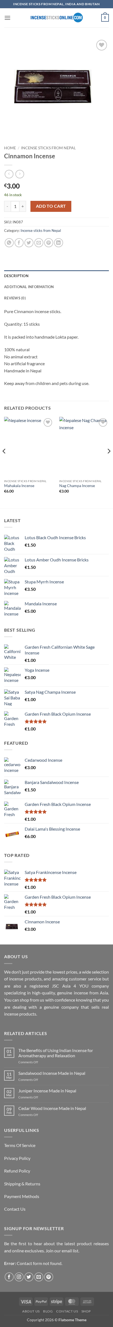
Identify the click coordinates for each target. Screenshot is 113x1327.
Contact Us (15, 1208)
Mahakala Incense (19, 485)
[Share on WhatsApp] (9, 242)
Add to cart (51, 206)
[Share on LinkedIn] (58, 242)
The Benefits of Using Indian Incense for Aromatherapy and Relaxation (55, 1053)
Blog (48, 1311)
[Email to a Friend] (38, 242)
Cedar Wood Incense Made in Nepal (52, 1108)
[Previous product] (19, 174)
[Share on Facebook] (19, 242)
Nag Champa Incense (77, 485)
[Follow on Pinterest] (48, 1276)
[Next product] (9, 174)
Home (10, 148)
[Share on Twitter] (28, 242)
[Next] (108, 462)
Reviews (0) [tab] (15, 298)
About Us (31, 1311)
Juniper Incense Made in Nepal (47, 1090)
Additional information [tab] (29, 287)
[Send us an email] (38, 1276)
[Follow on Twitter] (28, 1276)
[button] (7, 17)
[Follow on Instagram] (19, 1276)
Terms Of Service (19, 1145)
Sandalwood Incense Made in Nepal (51, 1073)
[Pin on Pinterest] (48, 242)
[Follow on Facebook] (9, 1276)
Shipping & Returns (22, 1183)
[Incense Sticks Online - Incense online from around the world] (56, 17)
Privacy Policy (17, 1158)
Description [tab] (16, 276)
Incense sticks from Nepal (48, 148)
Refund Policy (17, 1170)
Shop (86, 1311)
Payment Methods (21, 1196)
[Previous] (4, 462)
